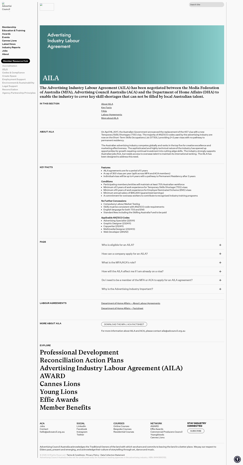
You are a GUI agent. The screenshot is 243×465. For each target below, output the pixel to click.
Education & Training (13, 30)
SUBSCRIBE (195, 431)
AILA (5, 69)
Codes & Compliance (13, 72)
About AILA (107, 104)
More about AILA (109, 118)
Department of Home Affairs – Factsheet (122, 308)
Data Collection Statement (113, 455)
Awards (6, 33)
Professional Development (79, 352)
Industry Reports (11, 47)
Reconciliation (10, 89)
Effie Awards (59, 400)
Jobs (5, 50)
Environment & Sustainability (18, 82)
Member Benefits (65, 407)
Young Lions (58, 392)
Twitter (80, 434)
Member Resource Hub (15, 61)
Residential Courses (123, 431)
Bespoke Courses (122, 429)
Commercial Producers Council (166, 431)
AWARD (52, 376)
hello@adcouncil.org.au (52, 431)
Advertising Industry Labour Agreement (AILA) (111, 368)
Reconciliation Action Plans (82, 360)
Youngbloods (157, 434)
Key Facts (106, 107)
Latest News (8, 44)
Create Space (9, 75)
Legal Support (10, 86)
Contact (44, 429)
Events (6, 37)
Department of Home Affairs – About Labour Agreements (130, 303)
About (5, 54)
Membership (9, 27)
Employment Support (14, 79)
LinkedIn (81, 426)
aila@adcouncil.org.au (173, 330)
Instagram (82, 431)
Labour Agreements (111, 114)
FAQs (104, 111)
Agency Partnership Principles (19, 92)
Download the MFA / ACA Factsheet (124, 324)
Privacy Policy (92, 455)
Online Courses (121, 426)
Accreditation (9, 65)
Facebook (82, 429)
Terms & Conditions (76, 455)
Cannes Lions (9, 40)
